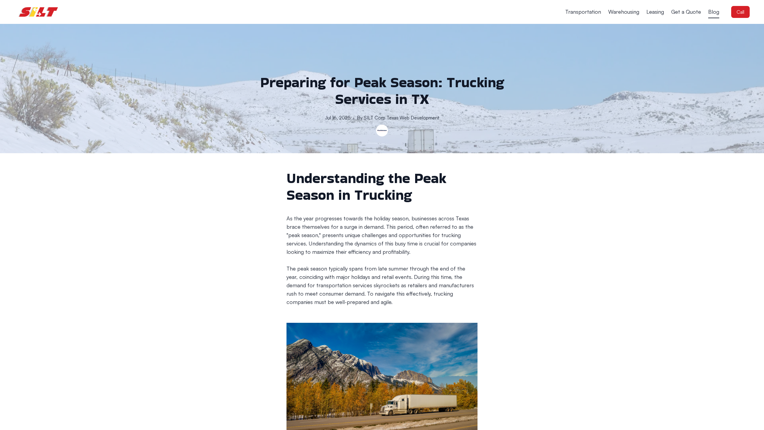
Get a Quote (686, 11)
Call (740, 12)
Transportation (583, 11)
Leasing (655, 11)
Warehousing (623, 11)
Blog (713, 11)
